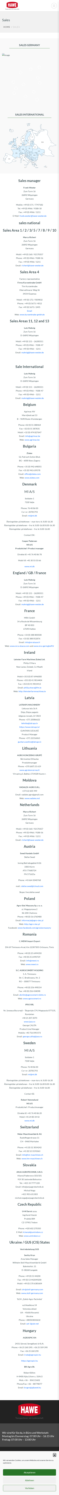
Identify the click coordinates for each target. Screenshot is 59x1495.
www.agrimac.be (32, 440)
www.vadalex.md (32, 798)
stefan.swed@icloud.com (32, 886)
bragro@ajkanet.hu (32, 1387)
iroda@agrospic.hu (32, 1355)
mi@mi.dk (32, 515)
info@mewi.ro (32, 960)
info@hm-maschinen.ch (32, 1155)
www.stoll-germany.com (32, 1293)
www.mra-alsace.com (19, 646)
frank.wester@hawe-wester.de (33, 216)
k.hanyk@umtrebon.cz (33, 1232)
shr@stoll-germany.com (32, 1289)
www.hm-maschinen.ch (32, 1158)
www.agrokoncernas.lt (29, 770)
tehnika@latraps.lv (29, 723)
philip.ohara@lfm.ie (32, 687)
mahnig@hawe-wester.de (32, 352)
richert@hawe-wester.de (32, 265)
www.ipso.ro (29, 1021)
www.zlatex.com (32, 477)
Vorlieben (29, 1488)
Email (29, 311)
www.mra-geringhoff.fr (44, 646)
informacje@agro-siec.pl (32, 920)
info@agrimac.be (32, 436)
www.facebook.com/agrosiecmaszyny (34, 928)
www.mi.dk (29, 566)
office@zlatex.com (32, 474)
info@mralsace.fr (32, 642)
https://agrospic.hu (29, 1361)
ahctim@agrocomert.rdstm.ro (32, 995)
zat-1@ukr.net (32, 1323)
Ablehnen (29, 1480)
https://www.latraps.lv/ (29, 727)
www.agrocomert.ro (32, 998)
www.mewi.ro (32, 964)
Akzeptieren (29, 1472)
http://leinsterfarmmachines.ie (32, 691)
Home (6, 27)
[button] (54, 1454)
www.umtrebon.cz (32, 1236)
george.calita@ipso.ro (32, 1036)
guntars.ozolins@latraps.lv (29, 742)
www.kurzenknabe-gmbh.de (32, 314)
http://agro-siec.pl (32, 924)
